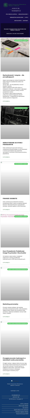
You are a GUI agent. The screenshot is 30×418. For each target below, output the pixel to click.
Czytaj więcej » (6, 101)
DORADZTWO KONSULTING (16, 17)
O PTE (26, 17)
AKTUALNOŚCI (17, 20)
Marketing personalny (10, 304)
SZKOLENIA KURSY (23, 14)
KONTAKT (25, 20)
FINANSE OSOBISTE (10, 198)
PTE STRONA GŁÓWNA (11, 14)
